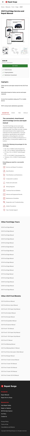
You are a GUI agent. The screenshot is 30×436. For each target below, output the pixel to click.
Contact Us (4, 416)
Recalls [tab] (26, 112)
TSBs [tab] (19, 112)
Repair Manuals (5, 395)
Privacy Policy (5, 421)
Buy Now (15, 65)
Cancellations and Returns (8, 427)
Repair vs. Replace (6, 408)
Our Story (3, 413)
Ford (13, 7)
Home (2, 7)
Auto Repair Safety (6, 405)
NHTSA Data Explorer (6, 411)
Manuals (8, 7)
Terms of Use (4, 424)
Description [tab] (5, 112)
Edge (17, 7)
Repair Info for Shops (6, 397)
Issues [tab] (13, 112)
